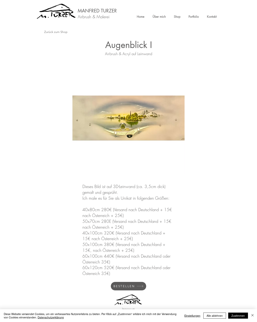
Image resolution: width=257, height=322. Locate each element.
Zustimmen (238, 315)
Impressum (128, 309)
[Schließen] (252, 315)
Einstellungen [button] (192, 315)
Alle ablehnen (215, 315)
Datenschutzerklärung (51, 317)
